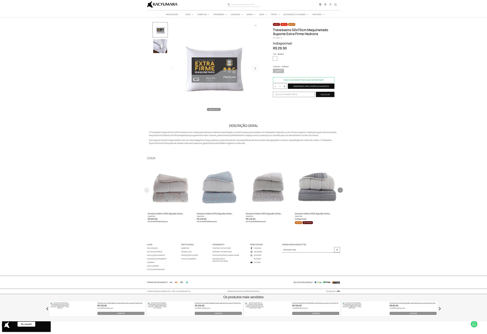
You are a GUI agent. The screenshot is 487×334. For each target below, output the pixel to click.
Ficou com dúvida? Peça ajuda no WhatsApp (304, 80)
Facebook (257, 248)
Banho (250, 14)
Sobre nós (185, 248)
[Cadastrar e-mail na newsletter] (337, 249)
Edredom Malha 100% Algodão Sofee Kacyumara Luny (263, 213)
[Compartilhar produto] (255, 25)
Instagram (258, 252)
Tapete (274, 14)
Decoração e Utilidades (295, 14)
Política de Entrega (154, 252)
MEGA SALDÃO (172, 14)
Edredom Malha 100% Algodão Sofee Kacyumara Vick (214, 213)
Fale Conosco (152, 248)
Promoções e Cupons (189, 255)
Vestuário (316, 14)
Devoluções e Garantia (156, 255)
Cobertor (201, 14)
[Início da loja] (162, 4)
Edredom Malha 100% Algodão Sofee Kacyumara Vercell (312, 213)
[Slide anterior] (146, 190)
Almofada (235, 14)
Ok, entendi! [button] (26, 324)
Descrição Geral (243, 125)
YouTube (257, 262)
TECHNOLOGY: (331, 291)
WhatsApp (257, 255)
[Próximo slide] (340, 190)
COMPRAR (121, 313)
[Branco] (275, 58)
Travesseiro (218, 14)
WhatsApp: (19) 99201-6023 (222, 252)
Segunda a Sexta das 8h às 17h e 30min (220, 260)
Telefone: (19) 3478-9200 (221, 248)
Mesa (261, 14)
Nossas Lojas (186, 252)
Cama (187, 14)
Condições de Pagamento (157, 259)
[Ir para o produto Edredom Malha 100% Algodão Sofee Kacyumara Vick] (219, 187)
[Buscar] (229, 4)
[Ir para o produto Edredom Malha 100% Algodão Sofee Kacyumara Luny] (268, 187)
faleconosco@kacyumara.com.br (225, 255)
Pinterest (257, 259)
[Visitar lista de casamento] (320, 5)
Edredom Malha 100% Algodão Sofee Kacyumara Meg (165, 213)
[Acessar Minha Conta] (330, 5)
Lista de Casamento (188, 259)
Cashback (150, 262)
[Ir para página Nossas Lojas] (325, 5)
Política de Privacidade (156, 269)
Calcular (325, 94)
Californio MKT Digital (251, 291)
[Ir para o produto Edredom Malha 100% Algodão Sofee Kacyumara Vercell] (317, 187)
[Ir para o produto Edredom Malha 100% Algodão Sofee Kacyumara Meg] (170, 187)
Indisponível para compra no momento (311, 86)
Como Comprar (153, 266)
